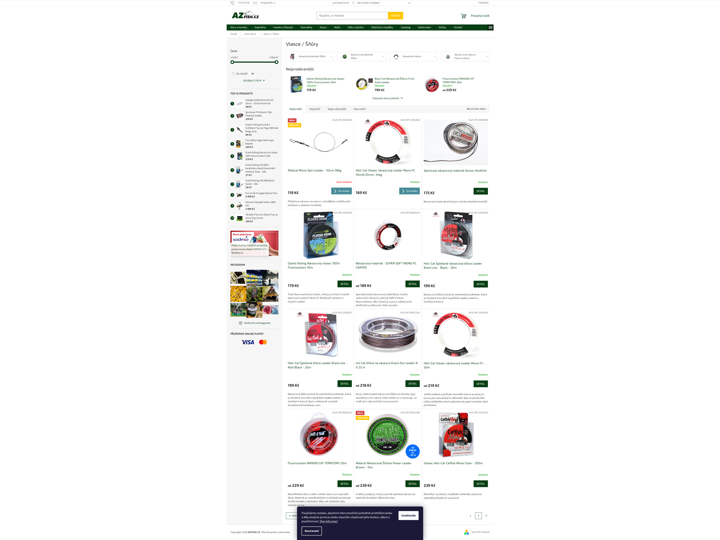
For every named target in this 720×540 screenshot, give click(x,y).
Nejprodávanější (337, 109)
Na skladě (245, 74)
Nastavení (312, 531)
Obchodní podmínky (368, 3)
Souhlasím (408, 515)
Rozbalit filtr (252, 81)
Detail (481, 191)
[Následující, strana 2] (478, 515)
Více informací (329, 521)
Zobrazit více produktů (386, 98)
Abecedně (360, 109)
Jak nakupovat (340, 3)
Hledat (395, 15)
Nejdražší (315, 109)
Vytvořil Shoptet (481, 532)
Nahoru (297, 515)
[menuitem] (239, 27)
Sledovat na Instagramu (257, 323)
